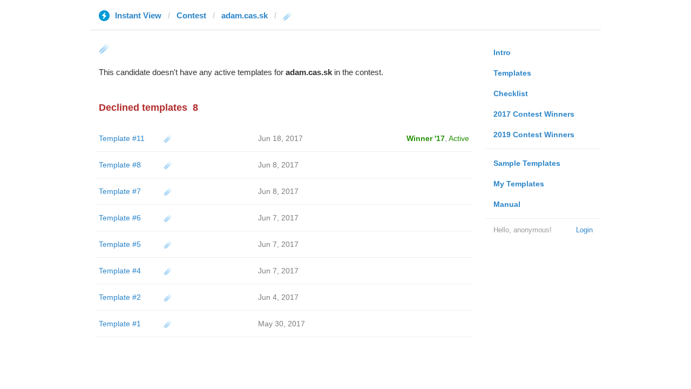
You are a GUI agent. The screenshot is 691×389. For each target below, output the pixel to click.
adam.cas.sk (244, 15)
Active (459, 138)
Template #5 (120, 244)
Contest (191, 15)
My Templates (518, 183)
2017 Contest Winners (533, 114)
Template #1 (120, 323)
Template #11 (122, 138)
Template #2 (120, 297)
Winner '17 (426, 138)
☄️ (168, 138)
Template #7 (120, 191)
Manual (506, 204)
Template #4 (120, 270)
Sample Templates (526, 163)
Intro (502, 52)
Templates (512, 73)
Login (584, 230)
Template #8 (120, 164)
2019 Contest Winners (533, 134)
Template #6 (120, 217)
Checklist (510, 93)
